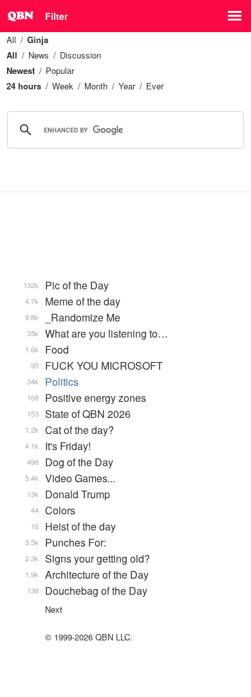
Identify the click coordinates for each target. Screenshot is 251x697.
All (11, 39)
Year (126, 86)
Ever (154, 86)
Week (62, 86)
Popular (60, 70)
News (38, 55)
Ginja (37, 39)
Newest (20, 70)
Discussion (80, 55)
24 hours (23, 86)
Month (95, 86)
